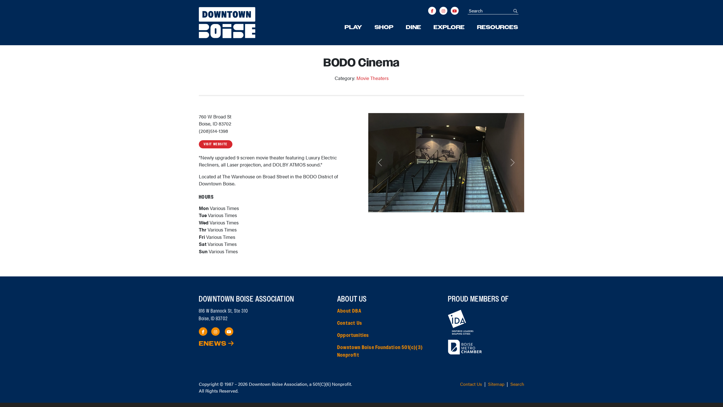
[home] (227, 22)
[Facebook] (432, 11)
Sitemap (496, 384)
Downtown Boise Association (278, 384)
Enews (213, 344)
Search (517, 384)
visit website (216, 144)
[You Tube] (455, 11)
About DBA (349, 311)
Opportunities (353, 335)
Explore (449, 27)
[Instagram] (443, 11)
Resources (497, 27)
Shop (383, 27)
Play (353, 27)
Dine (413, 27)
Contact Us (349, 323)
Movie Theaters (372, 78)
